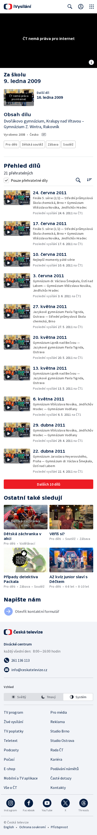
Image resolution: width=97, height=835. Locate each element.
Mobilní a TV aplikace (21, 778)
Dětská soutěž (32, 144)
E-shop (9, 768)
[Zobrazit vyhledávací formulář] (70, 6)
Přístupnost (59, 827)
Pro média (58, 712)
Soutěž (68, 144)
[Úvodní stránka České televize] (23, 632)
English (9, 827)
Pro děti (11, 144)
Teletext (11, 740)
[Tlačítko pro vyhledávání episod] (78, 180)
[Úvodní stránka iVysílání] (17, 6)
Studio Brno (59, 731)
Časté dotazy (60, 778)
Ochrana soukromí (32, 827)
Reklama (57, 721)
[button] (18, 202)
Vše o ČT (10, 787)
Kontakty (58, 787)
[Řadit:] (89, 180)
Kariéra (56, 759)
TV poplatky (13, 731)
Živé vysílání (13, 721)
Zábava (53, 144)
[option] (19, 696)
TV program (13, 712)
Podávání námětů (64, 768)
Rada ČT (57, 750)
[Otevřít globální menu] (91, 6)
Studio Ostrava (62, 740)
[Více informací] (91, 62)
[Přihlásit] (80, 6)
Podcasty (11, 750)
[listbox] (48, 697)
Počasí (9, 759)
